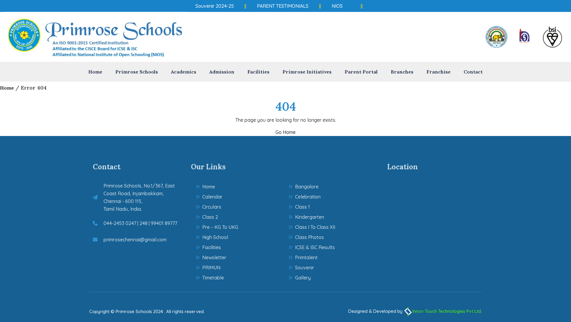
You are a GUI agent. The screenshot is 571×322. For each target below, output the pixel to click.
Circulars (211, 207)
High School (215, 237)
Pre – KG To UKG (220, 227)
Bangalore (307, 187)
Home (95, 72)
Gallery (303, 278)
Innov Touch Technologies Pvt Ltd (446, 311)
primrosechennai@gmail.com (135, 240)
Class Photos (309, 237)
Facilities (258, 72)
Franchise (438, 72)
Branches (402, 72)
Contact (473, 72)
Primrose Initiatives (307, 72)
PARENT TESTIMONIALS (280, 6)
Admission (221, 72)
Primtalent (306, 257)
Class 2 (210, 217)
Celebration (308, 197)
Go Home (285, 132)
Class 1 (302, 207)
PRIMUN (211, 268)
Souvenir (304, 268)
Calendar (212, 197)
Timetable (213, 278)
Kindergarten (309, 217)
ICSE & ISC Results (315, 247)
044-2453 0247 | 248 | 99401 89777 (140, 223)
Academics (183, 72)
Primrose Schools (136, 72)
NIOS (335, 6)
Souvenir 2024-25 (212, 6)
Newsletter (214, 257)
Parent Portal (361, 72)
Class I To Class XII (315, 227)
